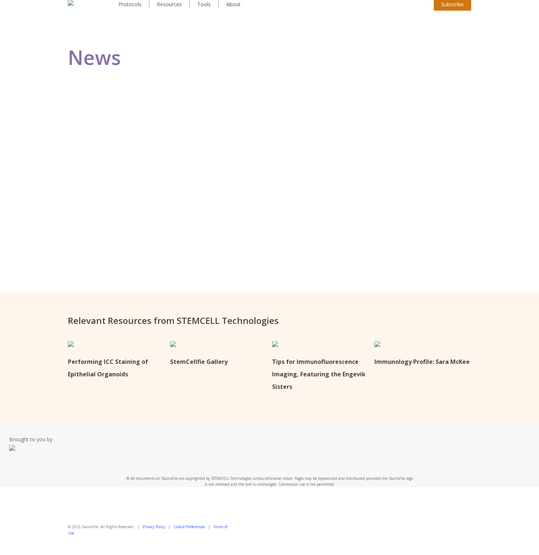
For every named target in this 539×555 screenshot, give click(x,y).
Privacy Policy (154, 526)
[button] (269, 550)
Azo (125, 180)
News (136, 180)
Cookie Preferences (189, 526)
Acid (113, 180)
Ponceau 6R (132, 166)
